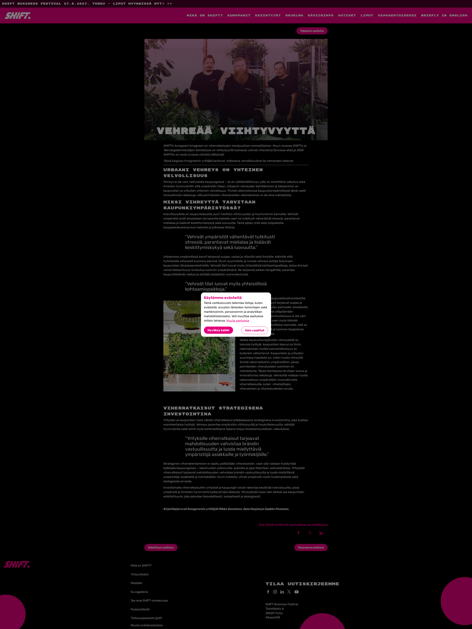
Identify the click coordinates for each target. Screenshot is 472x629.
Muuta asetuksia (237, 320)
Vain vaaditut (254, 330)
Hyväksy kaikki (218, 330)
